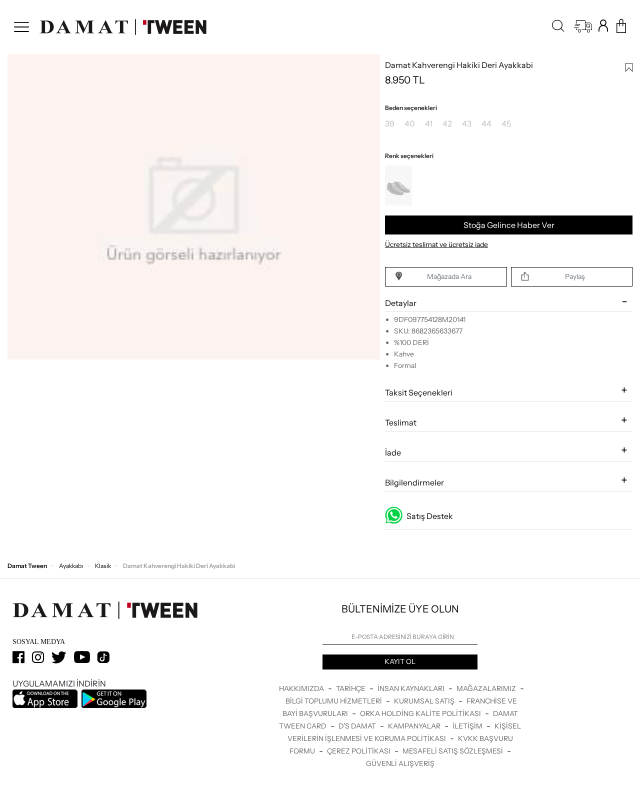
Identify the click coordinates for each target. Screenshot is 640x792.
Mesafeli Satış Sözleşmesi (453, 751)
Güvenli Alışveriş (400, 763)
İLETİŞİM (468, 726)
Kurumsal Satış (425, 701)
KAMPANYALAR (415, 726)
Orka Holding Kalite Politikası (421, 713)
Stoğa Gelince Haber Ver (509, 225)
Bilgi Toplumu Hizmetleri (335, 701)
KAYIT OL (400, 661)
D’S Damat (358, 726)
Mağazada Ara (449, 276)
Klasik (103, 566)
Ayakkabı (71, 566)
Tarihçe (351, 688)
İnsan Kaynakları (412, 688)
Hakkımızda (302, 688)
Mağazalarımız (487, 688)
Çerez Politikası (359, 751)
